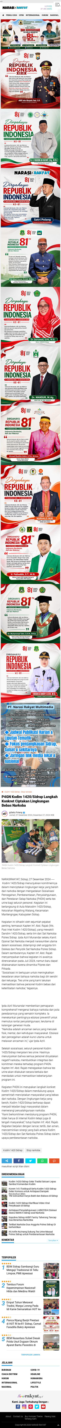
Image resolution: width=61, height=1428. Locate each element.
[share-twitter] (30, 1160)
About (8, 1416)
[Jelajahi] (57, 4)
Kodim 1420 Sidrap (12, 792)
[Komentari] (54, 1160)
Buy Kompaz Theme (33, 1416)
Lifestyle (36, 1382)
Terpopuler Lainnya (30, 1355)
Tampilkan (52, 1240)
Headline (35, 1374)
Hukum (45, 15)
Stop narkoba (26, 792)
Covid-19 (35, 1370)
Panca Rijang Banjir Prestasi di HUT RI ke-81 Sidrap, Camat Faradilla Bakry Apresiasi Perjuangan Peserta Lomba (24, 1325)
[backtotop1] (58, 1425)
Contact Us (18, 1416)
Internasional (33, 15)
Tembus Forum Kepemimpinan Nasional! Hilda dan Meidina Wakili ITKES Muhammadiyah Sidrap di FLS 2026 (24, 1291)
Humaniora (36, 1378)
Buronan (6, 1370)
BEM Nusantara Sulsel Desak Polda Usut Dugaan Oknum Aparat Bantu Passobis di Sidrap (23, 1343)
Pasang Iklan (50, 1416)
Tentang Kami (31, 1419)
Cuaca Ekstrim (9, 1374)
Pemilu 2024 (11, 15)
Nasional (54, 15)
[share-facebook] (19, 1160)
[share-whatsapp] (42, 1160)
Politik (34, 1387)
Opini (21, 15)
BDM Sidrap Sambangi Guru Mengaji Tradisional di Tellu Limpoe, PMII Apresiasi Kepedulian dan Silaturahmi (23, 1271)
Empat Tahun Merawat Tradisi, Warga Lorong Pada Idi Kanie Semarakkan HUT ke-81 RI (24, 1307)
